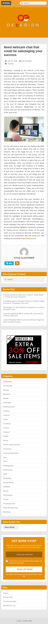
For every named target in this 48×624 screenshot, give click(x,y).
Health (5, 436)
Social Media (8, 482)
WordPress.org (9, 605)
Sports (5, 491)
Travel (5, 499)
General (10, 64)
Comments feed (9, 601)
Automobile (7, 386)
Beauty (6, 390)
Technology (7, 495)
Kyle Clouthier (26, 61)
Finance (6, 415)
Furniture (7, 424)
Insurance (7, 449)
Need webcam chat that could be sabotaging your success (23, 51)
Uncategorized (9, 503)
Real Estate (8, 470)
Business (6, 394)
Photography (8, 466)
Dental (5, 398)
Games (6, 428)
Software (6, 487)
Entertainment (9, 407)
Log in (5, 593)
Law (5, 457)
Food (5, 419)
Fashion (6, 411)
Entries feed (8, 597)
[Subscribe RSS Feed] (17, 263)
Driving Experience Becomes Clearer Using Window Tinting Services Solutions (23, 296)
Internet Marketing (10, 453)
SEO (5, 474)
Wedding (6, 512)
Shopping (7, 478)
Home (5, 440)
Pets (5, 461)
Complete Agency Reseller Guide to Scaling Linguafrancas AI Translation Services (23, 302)
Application (7, 381)
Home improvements (11, 445)
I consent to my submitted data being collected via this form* (25, 562)
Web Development (10, 508)
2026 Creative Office (24, 621)
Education (7, 403)
